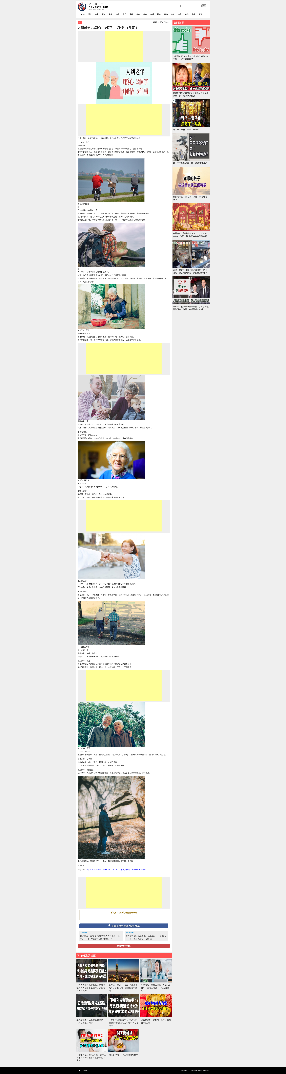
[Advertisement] (124, 46)
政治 (83, 14)
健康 (138, 14)
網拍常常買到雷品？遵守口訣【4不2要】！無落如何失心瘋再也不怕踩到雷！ (117, 870)
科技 (117, 14)
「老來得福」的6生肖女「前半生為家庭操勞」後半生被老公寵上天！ (91, 1057)
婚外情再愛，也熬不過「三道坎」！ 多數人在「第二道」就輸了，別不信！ (146, 937)
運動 (131, 14)
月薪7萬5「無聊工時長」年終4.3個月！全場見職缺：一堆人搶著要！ (155, 988)
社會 (159, 14)
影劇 (110, 14)
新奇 (145, 14)
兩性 (103, 14)
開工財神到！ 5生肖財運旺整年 (123, 1055)
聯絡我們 (86, 1070)
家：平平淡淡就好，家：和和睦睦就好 (190, 163)
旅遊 (186, 14)
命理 (180, 14)
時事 (96, 14)
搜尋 (203, 6)
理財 (89, 14)
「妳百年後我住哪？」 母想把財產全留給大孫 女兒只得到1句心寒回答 (124, 1023)
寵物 (166, 14)
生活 (152, 14)
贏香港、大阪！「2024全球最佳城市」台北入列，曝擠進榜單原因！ (123, 988)
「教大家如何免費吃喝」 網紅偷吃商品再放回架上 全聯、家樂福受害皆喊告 (91, 988)
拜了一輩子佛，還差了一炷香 (186, 129)
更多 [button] (200, 14)
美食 (193, 14)
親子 (124, 14)
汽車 (173, 14)
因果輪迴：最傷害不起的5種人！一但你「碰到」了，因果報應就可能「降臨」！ (100, 937)
